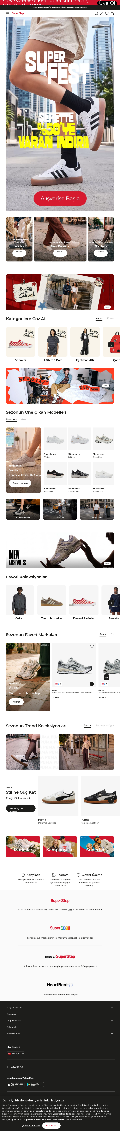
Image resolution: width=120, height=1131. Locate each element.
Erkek (110, 318)
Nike (23, 419)
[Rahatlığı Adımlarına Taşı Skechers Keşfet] (101, 260)
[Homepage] (17, 13)
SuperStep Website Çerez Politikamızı (44, 1119)
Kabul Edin (51, 1125)
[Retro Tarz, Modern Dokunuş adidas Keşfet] (19, 260)
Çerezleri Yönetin (31, 1125)
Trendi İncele (20, 483)
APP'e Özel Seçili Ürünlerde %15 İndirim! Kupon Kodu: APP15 (60, 5)
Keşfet (19, 251)
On (112, 634)
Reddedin (66, 1114)
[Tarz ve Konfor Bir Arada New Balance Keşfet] (60, 260)
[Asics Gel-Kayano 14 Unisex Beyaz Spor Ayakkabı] (74, 665)
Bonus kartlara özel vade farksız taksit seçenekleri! (60, 7)
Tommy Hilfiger (105, 725)
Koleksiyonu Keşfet (17, 809)
